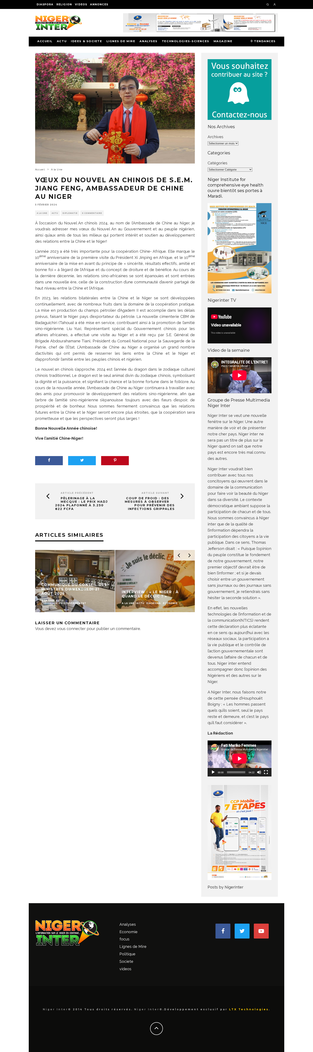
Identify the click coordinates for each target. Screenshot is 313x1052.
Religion (64, 4)
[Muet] (259, 772)
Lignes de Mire (120, 41)
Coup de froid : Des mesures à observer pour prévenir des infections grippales (150, 504)
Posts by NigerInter (225, 887)
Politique (127, 954)
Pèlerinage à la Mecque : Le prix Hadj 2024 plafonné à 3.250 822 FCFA (81, 504)
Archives (215, 137)
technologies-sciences (185, 41)
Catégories (217, 163)
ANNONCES (99, 4)
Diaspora (45, 4)
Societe (126, 961)
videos (81, 4)
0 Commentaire (92, 213)
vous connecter (71, 628)
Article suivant (155, 493)
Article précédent (77, 493)
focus (124, 939)
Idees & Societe (86, 41)
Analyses (148, 41)
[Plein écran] (266, 772)
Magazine (223, 41)
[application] (239, 758)
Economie (128, 932)
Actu (62, 41)
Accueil (45, 41)
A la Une (42, 213)
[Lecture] (213, 772)
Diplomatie (70, 213)
